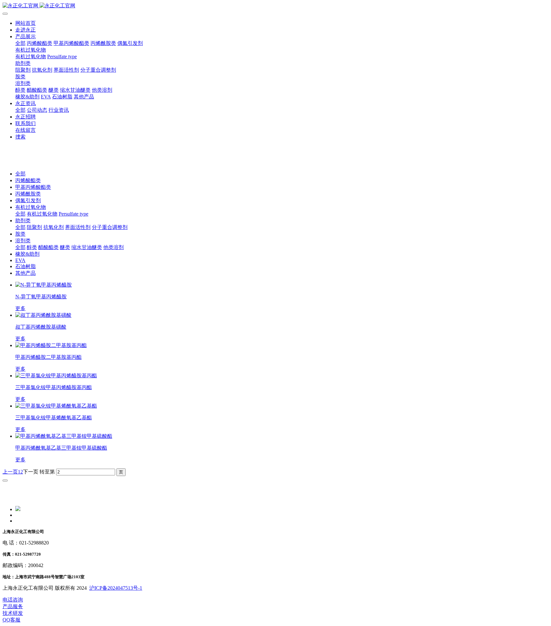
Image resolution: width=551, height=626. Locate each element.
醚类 (65, 247)
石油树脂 (25, 266)
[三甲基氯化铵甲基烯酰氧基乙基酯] (56, 406)
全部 (20, 43)
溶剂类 (23, 240)
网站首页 (25, 23)
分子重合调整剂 (110, 227)
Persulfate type (73, 214)
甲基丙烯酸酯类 (33, 187)
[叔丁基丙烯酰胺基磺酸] (43, 315)
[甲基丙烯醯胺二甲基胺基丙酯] (51, 345)
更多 (20, 308)
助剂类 (23, 220)
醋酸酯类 (48, 247)
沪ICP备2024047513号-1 (115, 588)
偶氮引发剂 (28, 200)
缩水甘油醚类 (86, 247)
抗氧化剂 (53, 227)
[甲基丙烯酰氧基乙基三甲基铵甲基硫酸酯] (63, 436)
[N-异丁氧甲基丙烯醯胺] (43, 285)
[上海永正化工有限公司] (275, 6)
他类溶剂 (113, 247)
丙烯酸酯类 (28, 180)
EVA (20, 260)
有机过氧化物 (30, 207)
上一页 (10, 471)
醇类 (32, 247)
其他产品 (25, 273)
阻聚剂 (34, 227)
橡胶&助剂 (27, 254)
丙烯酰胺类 (28, 193)
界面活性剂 (78, 227)
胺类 (20, 234)
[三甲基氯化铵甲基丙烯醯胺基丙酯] (56, 375)
